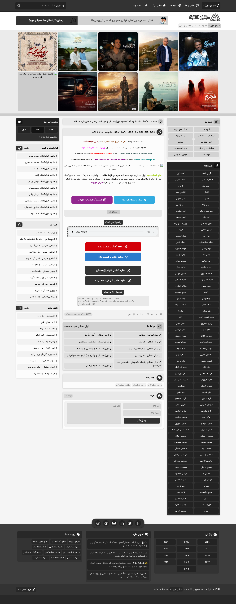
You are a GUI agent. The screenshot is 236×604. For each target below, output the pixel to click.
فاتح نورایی (206, 392)
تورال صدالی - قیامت (148, 342)
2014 (186, 569)
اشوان (206, 192)
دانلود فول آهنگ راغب (45, 175)
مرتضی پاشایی (206, 454)
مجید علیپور (180, 423)
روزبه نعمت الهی (206, 317)
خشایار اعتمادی (180, 286)
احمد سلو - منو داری (46, 316)
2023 (207, 548)
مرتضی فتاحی (206, 461)
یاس (206, 511)
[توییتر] (130, 523)
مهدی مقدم (180, 479)
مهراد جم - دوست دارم (44, 373)
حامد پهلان (181, 267)
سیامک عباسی (206, 342)
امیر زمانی (180, 204)
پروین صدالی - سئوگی (45, 232)
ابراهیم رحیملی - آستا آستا (43, 265)
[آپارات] (98, 523)
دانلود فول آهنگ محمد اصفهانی (40, 162)
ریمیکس (180, 142)
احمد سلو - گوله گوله (45, 335)
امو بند (206, 198)
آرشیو (26, 148)
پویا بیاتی (206, 261)
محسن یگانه (180, 436)
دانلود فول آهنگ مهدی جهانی (41, 181)
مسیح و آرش (206, 467)
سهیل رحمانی (181, 336)
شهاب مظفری (206, 361)
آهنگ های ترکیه (180, 129)
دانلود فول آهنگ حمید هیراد (42, 188)
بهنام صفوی (180, 248)
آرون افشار (206, 173)
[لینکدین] (122, 523)
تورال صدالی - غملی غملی (146, 355)
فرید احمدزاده (70, 326)
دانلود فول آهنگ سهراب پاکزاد (41, 194)
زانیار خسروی (206, 323)
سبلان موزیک (209, 5)
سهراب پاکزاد (206, 336)
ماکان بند (206, 417)
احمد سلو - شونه (47, 328)
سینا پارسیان (180, 342)
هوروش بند (206, 504)
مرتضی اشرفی (181, 448)
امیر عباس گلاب (206, 211)
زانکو (181, 317)
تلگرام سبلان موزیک (132, 200)
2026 (207, 542)
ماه (37, 129)
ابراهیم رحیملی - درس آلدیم (42, 245)
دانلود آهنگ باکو (139, 385)
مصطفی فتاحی (180, 467)
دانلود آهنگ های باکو (71, 552)
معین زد (206, 473)
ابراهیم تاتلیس (206, 179)
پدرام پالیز (180, 254)
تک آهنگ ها (144, 121)
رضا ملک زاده (180, 304)
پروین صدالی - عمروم (45, 290)
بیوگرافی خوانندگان (206, 135)
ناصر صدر (180, 492)
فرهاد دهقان (180, 398)
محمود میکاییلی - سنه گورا (43, 277)
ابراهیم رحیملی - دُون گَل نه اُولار (40, 258)
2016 (186, 562)
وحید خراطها (180, 504)
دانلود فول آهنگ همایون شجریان (39, 207)
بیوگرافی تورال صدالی (148, 335)
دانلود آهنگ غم (73, 557)
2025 (186, 542)
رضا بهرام (206, 298)
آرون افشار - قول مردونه (44, 348)
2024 (166, 542)
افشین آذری (180, 192)
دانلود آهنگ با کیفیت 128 (111, 257)
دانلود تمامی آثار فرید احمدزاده (111, 281)
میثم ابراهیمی (206, 492)
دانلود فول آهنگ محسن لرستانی (40, 201)
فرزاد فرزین (206, 398)
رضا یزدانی (206, 311)
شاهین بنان (180, 354)
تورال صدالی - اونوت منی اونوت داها (92, 348)
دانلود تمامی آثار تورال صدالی (111, 270)
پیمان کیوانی (180, 261)
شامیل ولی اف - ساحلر (45, 284)
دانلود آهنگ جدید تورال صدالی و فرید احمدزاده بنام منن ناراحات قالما (123, 132)
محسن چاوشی (206, 436)
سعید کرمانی (180, 329)
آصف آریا (180, 173)
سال (24, 129)
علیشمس (180, 386)
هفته (51, 129)
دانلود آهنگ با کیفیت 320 (111, 247)
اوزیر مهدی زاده (180, 223)
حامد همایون (206, 273)
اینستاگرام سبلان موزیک (90, 200)
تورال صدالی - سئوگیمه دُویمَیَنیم (94, 342)
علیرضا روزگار (206, 379)
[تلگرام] (106, 523)
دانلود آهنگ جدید (59, 541)
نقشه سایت (138, 5)
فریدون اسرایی (206, 404)
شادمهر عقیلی (206, 354)
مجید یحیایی (206, 429)
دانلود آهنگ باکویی (52, 552)
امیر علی (206, 217)
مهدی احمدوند (180, 473)
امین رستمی (206, 223)
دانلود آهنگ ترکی (123, 385)
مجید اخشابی (181, 417)
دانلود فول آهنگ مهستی (44, 169)
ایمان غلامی (206, 229)
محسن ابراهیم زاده (180, 429)
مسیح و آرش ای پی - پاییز (43, 354)
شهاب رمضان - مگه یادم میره (41, 367)
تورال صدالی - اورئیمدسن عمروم (143, 348)
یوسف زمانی (180, 511)
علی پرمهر (180, 361)
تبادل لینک (157, 5)
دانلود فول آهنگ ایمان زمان (42, 156)
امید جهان (180, 198)
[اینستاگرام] (114, 523)
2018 (166, 555)
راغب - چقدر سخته (46, 341)
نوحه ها (206, 154)
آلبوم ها (206, 129)
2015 (166, 562)
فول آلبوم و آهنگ (206, 148)
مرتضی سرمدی (180, 454)
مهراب (206, 486)
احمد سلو (206, 186)
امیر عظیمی (180, 211)
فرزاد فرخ (180, 392)
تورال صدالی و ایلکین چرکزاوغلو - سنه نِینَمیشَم (88, 355)
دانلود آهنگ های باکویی (32, 552)
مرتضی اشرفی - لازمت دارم (42, 297)
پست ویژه (180, 135)
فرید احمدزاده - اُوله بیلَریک (96, 335)
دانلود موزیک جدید (40, 541)
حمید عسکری (180, 279)
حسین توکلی (180, 273)
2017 (207, 562)
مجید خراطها (206, 423)
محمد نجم (206, 448)
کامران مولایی (181, 404)
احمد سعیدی (180, 179)
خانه (155, 121)
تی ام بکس (206, 267)
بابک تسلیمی (180, 236)
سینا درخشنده (206, 348)
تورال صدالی (83, 326)
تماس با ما (190, 5)
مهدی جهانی (206, 479)
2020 (207, 555)
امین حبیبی (180, 217)
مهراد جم (180, 486)
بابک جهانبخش (206, 242)
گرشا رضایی (206, 411)
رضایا (180, 311)
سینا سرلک (180, 348)
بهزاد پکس (180, 242)
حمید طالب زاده (206, 279)
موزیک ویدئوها (180, 148)
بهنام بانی (206, 248)
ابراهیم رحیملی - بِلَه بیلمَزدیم (42, 252)
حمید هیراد (206, 286)
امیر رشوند (206, 204)
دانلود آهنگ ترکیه (41, 557)
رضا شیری (180, 298)
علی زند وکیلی (181, 367)
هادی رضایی (180, 498)
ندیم (206, 498)
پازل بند (206, 254)
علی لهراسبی (180, 373)
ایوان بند (206, 236)
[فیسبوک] (138, 523)
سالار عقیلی (180, 323)
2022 (186, 548)
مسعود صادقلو (180, 461)
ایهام (181, 229)
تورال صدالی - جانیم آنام (97, 365)
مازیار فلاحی (180, 411)
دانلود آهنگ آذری (155, 385)
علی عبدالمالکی (206, 373)
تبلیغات (173, 5)
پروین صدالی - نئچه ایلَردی (42, 271)
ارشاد (180, 186)
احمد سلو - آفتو (48, 322)
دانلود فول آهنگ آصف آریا (43, 213)
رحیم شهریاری (181, 292)
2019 (186, 555)
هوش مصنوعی (180, 154)
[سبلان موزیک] (205, 20)
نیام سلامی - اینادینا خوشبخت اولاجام (37, 239)
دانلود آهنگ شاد (57, 557)
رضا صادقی (206, 304)
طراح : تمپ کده (24, 589)
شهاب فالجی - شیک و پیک (42, 360)
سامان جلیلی (206, 329)
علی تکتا (206, 367)
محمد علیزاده (206, 442)
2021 (166, 548)
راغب (206, 292)
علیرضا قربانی (206, 386)
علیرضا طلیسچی (181, 379)
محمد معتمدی (180, 442)
